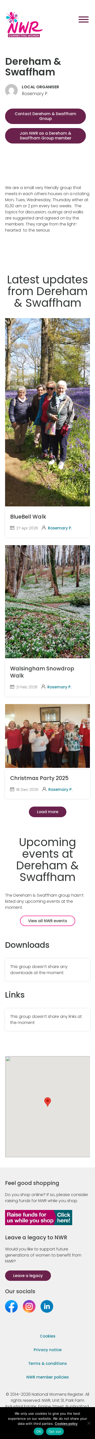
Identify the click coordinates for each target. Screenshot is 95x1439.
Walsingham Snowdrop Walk (42, 672)
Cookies (47, 1336)
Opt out (55, 1431)
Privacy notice (48, 1349)
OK (38, 1431)
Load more (47, 811)
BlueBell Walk (28, 516)
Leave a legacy (28, 1275)
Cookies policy (66, 1424)
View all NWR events (47, 920)
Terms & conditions (47, 1363)
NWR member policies (47, 1377)
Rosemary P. (60, 528)
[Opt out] (88, 1423)
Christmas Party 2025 (39, 778)
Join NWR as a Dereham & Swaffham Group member (45, 136)
